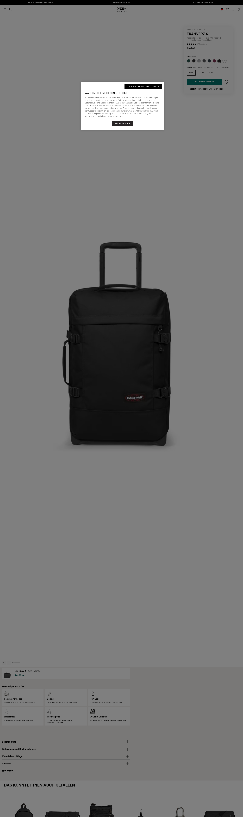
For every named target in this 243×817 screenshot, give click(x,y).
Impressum (118, 116)
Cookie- (104, 103)
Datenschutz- (90, 103)
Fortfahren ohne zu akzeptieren (143, 86)
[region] (122, 106)
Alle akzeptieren (122, 123)
